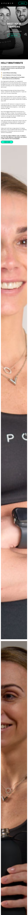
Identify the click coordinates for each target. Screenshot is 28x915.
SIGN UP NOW (14, 35)
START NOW (7, 142)
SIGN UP (23, 3)
